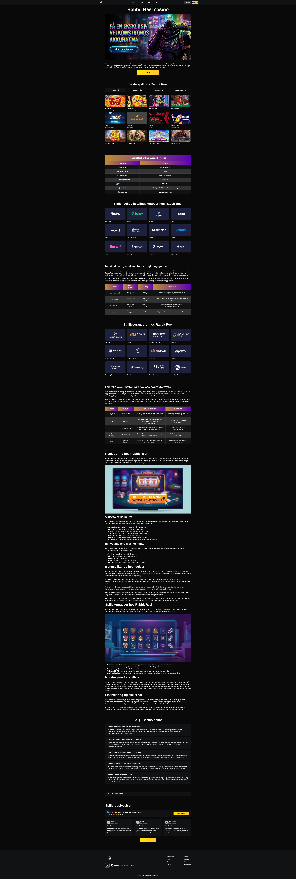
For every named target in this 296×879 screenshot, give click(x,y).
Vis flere (148, 840)
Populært (114, 90)
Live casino (136, 90)
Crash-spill (157, 90)
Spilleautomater (179, 90)
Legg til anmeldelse (181, 813)
